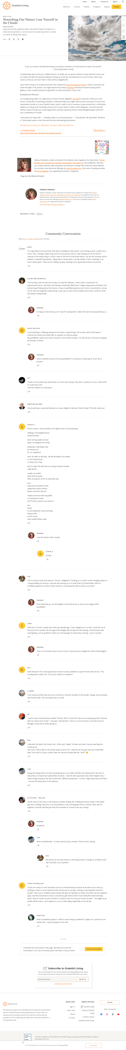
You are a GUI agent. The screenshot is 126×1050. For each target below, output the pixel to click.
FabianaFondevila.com (73, 168)
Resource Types (27, 214)
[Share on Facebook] (9, 39)
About (94, 1)
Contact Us (104, 1)
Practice (86, 7)
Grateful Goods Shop (86, 1020)
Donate (116, 7)
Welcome (66, 7)
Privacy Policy (119, 1047)
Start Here (71, 1010)
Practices (7, 16)
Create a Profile (32, 239)
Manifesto (70, 87)
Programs (97, 7)
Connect (77, 7)
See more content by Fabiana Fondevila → (52, 204)
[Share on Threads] (13, 39)
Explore (107, 7)
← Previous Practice (27, 130)
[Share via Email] (22, 39)
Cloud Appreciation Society (76, 85)
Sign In (115, 1)
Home (85, 1)
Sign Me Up (82, 979)
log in (24, 239)
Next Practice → (100, 130)
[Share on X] (18, 39)
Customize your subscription (63, 984)
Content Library (88, 1017)
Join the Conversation (93, 949)
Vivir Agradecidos (42, 171)
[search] (123, 1)
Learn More (93, 1045)
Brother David (89, 1006)
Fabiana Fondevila (8, 26)
